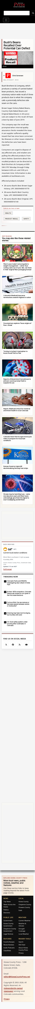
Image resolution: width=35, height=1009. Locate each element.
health (8, 213)
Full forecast (7, 569)
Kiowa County (23, 901)
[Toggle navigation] (6, 20)
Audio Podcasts (9, 948)
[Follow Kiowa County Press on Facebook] (13, 644)
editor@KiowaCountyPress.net (17, 976)
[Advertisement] (17, 726)
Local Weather (24, 934)
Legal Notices (8, 934)
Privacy (21, 953)
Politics (6, 910)
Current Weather (24, 920)
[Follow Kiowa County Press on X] (6, 644)
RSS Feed (22, 945)
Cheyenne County (25, 904)
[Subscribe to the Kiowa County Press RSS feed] (19, 644)
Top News (7, 901)
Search (21, 942)
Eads (20, 910)
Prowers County (24, 907)
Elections (6, 913)
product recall (11, 219)
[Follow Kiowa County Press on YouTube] (26, 644)
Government (7, 920)
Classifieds (7, 950)
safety (26, 219)
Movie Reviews (8, 945)
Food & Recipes (8, 942)
